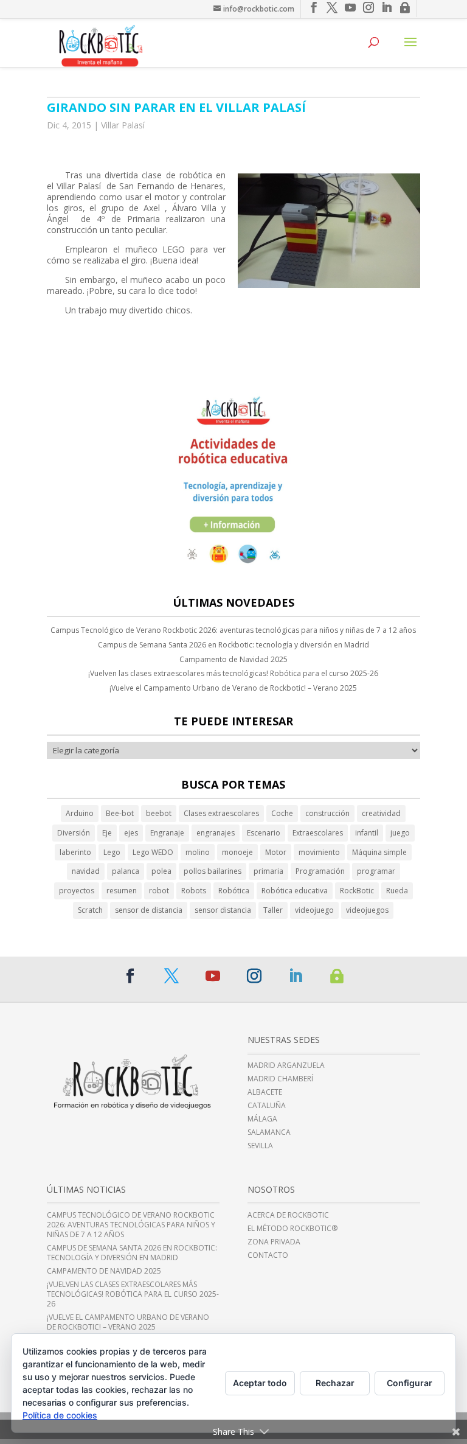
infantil (366, 833)
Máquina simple (379, 852)
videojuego (314, 910)
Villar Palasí (123, 125)
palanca (125, 871)
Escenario (263, 833)
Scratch (90, 910)
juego (400, 833)
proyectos (76, 890)
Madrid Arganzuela (286, 1065)
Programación (320, 871)
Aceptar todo (260, 1383)
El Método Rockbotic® (292, 1228)
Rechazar (335, 1383)
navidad (86, 871)
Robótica (233, 890)
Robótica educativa (294, 890)
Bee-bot (120, 813)
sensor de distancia (148, 910)
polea (161, 871)
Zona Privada (273, 1242)
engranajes (215, 833)
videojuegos (367, 910)
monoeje (237, 852)
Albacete (264, 1092)
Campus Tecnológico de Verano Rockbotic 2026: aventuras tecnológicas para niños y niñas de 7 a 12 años (233, 630)
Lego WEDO (153, 852)
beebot (158, 813)
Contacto (267, 1255)
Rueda (397, 890)
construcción (327, 813)
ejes (131, 833)
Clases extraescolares (221, 813)
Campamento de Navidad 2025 (233, 659)
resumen (121, 890)
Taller (273, 910)
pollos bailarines (212, 871)
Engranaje (167, 833)
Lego (111, 852)
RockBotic (357, 890)
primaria (268, 871)
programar (376, 871)
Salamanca (269, 1132)
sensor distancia (223, 910)
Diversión (73, 833)
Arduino (80, 813)
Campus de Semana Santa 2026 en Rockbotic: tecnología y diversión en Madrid (233, 645)
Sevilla (260, 1146)
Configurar (409, 1383)
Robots (193, 890)
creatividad (381, 813)
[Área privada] (337, 976)
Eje (107, 833)
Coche (282, 813)
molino (197, 852)
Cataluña (266, 1106)
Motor (275, 852)
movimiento (319, 852)
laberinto (75, 852)
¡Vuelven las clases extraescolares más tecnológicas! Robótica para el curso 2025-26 (233, 673)
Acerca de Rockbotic (288, 1215)
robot (159, 890)
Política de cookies (59, 1415)
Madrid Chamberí (280, 1079)
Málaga (262, 1119)
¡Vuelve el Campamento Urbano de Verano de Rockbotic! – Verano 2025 (233, 688)
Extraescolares (317, 833)
